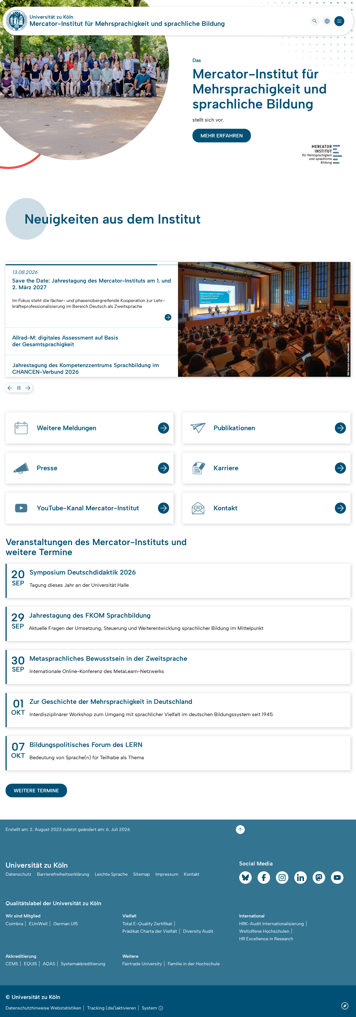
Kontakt (226, 508)
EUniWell (38, 923)
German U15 (65, 923)
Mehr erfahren (222, 136)
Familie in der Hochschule (194, 963)
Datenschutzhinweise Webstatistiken (43, 1008)
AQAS (49, 963)
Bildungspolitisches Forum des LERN (85, 745)
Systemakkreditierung (83, 963)
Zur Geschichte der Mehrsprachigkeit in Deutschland (110, 701)
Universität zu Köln (67, 16)
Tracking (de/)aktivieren (111, 1008)
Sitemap (141, 874)
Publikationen (234, 428)
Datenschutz (18, 874)
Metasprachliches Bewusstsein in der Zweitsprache (108, 658)
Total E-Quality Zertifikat (147, 923)
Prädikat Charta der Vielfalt (149, 931)
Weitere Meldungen (66, 428)
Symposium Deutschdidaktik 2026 (82, 572)
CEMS (12, 963)
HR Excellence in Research (266, 938)
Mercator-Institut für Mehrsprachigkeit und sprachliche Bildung (127, 23)
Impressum (166, 874)
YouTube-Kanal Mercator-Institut (88, 508)
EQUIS (30, 963)
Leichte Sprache (111, 874)
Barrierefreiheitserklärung (63, 874)
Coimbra (14, 923)
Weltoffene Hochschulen (264, 931)
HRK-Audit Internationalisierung (271, 923)
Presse (47, 468)
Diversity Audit (198, 931)
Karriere (226, 468)
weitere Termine (36, 791)
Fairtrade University (142, 963)
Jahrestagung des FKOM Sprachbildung (89, 615)
